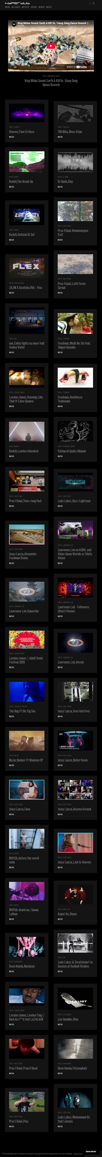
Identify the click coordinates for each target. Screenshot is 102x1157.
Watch (11, 137)
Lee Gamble (67, 1015)
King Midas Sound (54, 76)
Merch (42, 7)
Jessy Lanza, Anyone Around (74, 809)
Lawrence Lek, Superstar (24, 611)
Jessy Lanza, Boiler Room (72, 760)
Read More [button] (78, 1154)
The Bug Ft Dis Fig (20, 707)
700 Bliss (66, 127)
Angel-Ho (66, 910)
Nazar (16, 756)
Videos (34, 7)
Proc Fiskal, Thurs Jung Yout (25, 501)
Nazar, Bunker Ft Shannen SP (26, 760)
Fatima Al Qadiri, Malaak (72, 451)
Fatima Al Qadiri (69, 447)
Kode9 (16, 177)
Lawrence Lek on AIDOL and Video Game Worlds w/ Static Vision (75, 554)
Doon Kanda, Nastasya (22, 967)
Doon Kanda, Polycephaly (72, 1069)
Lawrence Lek (68, 545)
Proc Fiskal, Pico (18, 1122)
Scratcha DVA (19, 283)
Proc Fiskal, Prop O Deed (23, 1069)
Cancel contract (91, 1152)
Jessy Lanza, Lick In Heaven (74, 862)
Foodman (66, 339)
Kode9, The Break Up (21, 182)
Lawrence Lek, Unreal (71, 662)
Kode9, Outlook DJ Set (22, 235)
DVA (64, 958)
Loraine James (19, 393)
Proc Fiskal (67, 226)
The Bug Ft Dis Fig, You (22, 711)
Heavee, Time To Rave (21, 132)
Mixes (49, 7)
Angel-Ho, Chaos (67, 914)
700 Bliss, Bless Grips (70, 132)
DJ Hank (65, 177)
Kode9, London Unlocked (23, 451)
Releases (16, 7)
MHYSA (16, 854)
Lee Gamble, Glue (68, 1020)
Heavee (16, 127)
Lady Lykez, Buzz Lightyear (74, 501)
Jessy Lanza (18, 550)
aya (15, 339)
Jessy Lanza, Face (19, 809)
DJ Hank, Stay (65, 182)
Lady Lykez (67, 497)
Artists (25, 7)
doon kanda (18, 962)
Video (44, 76)
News (7, 7)
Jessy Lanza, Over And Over (74, 711)
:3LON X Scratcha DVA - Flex (25, 288)
